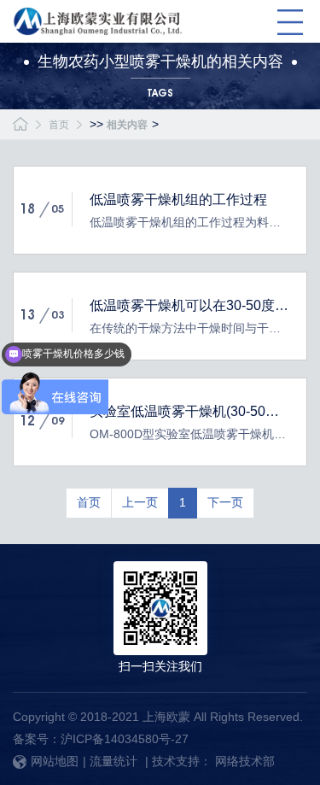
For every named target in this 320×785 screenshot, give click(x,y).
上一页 (140, 502)
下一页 (225, 502)
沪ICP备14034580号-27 (125, 739)
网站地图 (55, 761)
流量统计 (113, 761)
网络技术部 (245, 761)
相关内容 (127, 125)
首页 (59, 125)
